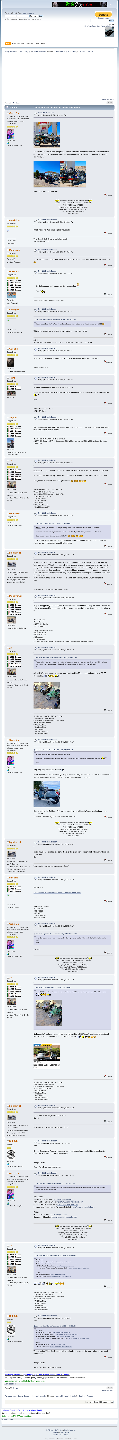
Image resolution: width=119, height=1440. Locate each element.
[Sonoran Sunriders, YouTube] (8, 144)
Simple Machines (69, 1430)
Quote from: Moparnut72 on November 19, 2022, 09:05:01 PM (55, 657)
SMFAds (55, 1432)
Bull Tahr (13, 1141)
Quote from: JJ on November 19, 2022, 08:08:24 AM (52, 523)
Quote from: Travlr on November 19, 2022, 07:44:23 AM (53, 750)
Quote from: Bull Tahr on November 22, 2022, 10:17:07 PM (54, 1183)
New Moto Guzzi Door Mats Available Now (99, 26)
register (31, 13)
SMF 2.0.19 (50, 1430)
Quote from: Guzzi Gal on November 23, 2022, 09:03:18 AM (54, 1255)
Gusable (13, 349)
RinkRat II (14, 271)
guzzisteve (14, 220)
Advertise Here (10, 1384)
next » (112, 99)
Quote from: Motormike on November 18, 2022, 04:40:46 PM (55, 319)
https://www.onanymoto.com (63, 1199)
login (24, 13)
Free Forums (65, 1432)
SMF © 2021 (59, 1430)
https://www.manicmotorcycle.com (69, 1202)
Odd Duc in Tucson (46, 113)
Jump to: (88, 1402)
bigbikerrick (15, 552)
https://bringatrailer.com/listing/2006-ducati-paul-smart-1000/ (57, 892)
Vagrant (13, 417)
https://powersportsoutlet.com (83, 1207)
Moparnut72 (15, 596)
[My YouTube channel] (8, 1165)
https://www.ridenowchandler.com (64, 1217)
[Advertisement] (59, 76)
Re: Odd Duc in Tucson (47, 220)
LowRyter (14, 309)
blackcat (13, 877)
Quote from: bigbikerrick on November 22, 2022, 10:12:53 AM (55, 934)
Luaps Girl (67, 51)
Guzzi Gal (14, 113)
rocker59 (59, 51)
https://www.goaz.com (58, 1215)
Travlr (12, 378)
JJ (10, 460)
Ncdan (74, 51)
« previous (105, 99)
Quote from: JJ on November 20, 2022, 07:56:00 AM (52, 987)
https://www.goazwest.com (67, 1204)
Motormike (14, 250)
